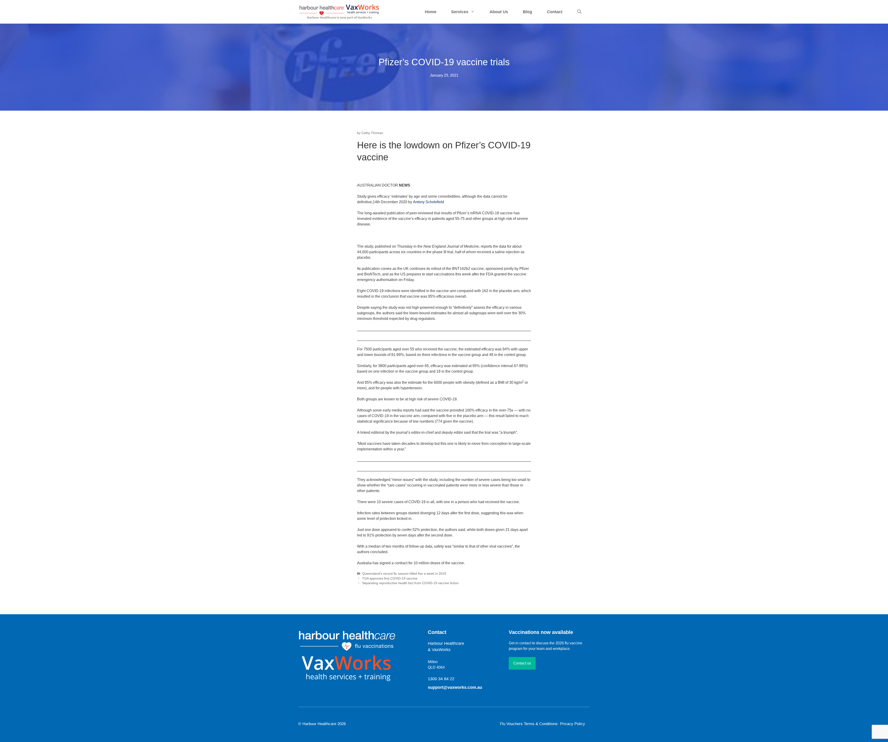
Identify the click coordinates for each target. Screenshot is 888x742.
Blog (527, 11)
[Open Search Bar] (579, 11)
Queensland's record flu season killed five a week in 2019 (404, 573)
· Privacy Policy (571, 724)
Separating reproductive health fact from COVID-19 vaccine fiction (410, 583)
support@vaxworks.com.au (455, 687)
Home (430, 11)
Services (459, 11)
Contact (554, 11)
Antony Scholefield (428, 202)
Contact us (522, 663)
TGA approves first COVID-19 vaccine (389, 578)
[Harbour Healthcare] (339, 11)
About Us (499, 11)
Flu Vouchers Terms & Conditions (529, 724)
